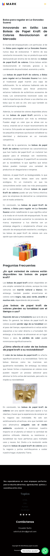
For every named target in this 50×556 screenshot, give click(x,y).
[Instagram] (23, 514)
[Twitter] (26, 514)
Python (25, 507)
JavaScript (25, 510)
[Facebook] (20, 514)
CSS (25, 503)
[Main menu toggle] (45, 4)
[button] (44, 550)
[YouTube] (29, 514)
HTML (25, 500)
